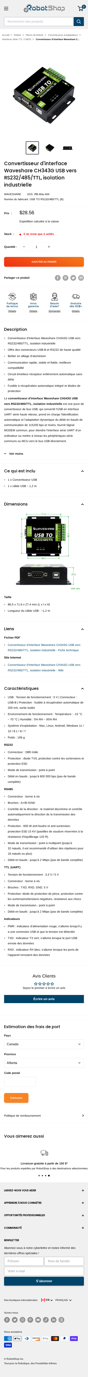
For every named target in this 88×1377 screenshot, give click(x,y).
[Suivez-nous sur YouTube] (38, 1320)
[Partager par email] (81, 278)
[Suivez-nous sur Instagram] (22, 1320)
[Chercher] (79, 21)
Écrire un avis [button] (44, 999)
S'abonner (44, 1281)
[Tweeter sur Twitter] (73, 278)
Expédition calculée (31, 221)
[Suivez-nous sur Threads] (61, 1320)
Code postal (12, 1073)
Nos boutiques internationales (20, 1300)
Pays (7, 1035)
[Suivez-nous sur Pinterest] (30, 1320)
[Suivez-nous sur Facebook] (7, 1320)
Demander (55, 311)
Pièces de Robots (34, 35)
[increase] (49, 246)
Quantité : (10, 246)
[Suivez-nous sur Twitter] (15, 1320)
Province (10, 1054)
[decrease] (24, 246)
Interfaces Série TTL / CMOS (16, 39)
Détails (12, 311)
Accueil (5, 35)
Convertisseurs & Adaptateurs (63, 35)
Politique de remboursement (22, 1115)
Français (62, 1300)
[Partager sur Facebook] (58, 278)
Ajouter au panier (44, 261)
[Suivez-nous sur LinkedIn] (53, 1320)
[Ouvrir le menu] (6, 8)
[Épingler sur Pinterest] (65, 278)
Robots (17, 35)
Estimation (16, 1097)
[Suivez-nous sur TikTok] (46, 1320)
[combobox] (39, 21)
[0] (80, 8)
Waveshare (12, 194)
